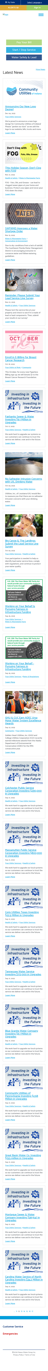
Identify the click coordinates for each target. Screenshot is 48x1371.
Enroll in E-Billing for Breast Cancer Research (20, 358)
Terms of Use (30, 1355)
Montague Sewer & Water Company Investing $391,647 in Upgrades (22, 1217)
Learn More (10, 133)
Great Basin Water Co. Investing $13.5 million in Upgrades (23, 1156)
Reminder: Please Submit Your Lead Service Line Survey (22, 297)
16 (30, 1311)
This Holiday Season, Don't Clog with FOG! (23, 169)
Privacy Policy (18, 1355)
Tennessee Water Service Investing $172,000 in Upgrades (23, 973)
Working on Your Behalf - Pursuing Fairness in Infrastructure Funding (19, 666)
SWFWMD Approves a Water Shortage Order (21, 230)
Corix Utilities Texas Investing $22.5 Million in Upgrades (22, 913)
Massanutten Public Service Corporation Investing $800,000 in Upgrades (23, 853)
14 (24, 1311)
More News (40, 69)
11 (16, 1311)
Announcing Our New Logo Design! (20, 108)
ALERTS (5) (13, 7)
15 (27, 1311)
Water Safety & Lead (24, 57)
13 (21, 1311)
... (14, 1311)
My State (11, 2)
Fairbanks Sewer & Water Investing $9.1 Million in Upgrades (19, 420)
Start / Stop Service (24, 50)
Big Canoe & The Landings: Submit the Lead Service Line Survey (21, 544)
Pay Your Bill (24, 42)
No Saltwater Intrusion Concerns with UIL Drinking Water (23, 480)
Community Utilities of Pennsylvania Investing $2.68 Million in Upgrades (21, 1096)
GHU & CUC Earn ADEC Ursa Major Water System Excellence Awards (23, 721)
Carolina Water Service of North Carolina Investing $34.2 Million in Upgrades (24, 1280)
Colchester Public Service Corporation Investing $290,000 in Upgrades (23, 791)
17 (32, 1311)
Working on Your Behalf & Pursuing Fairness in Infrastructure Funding (20, 609)
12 (19, 1311)
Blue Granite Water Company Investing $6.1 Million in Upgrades (21, 1034)
